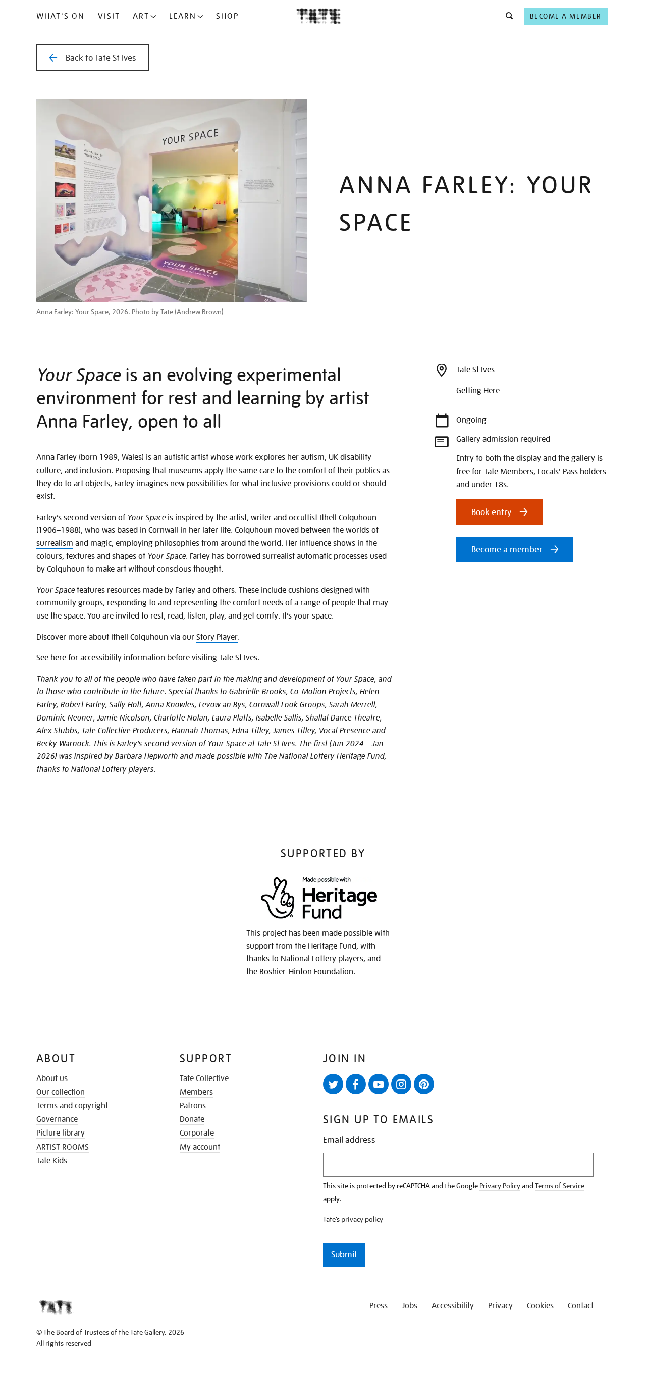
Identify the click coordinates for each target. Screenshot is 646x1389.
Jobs (409, 1306)
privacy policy (362, 1219)
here (58, 658)
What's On (60, 16)
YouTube (378, 1084)
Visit (109, 16)
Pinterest (424, 1084)
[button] (506, 16)
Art (141, 16)
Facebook (356, 1084)
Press (378, 1306)
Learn (182, 16)
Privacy (500, 1306)
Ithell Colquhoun (347, 517)
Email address (349, 1140)
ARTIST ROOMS (62, 1147)
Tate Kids (51, 1161)
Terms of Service (559, 1185)
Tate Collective (204, 1078)
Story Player (217, 637)
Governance (57, 1119)
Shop (227, 16)
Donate (192, 1119)
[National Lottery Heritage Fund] (319, 898)
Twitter (333, 1084)
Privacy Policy (499, 1185)
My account (200, 1147)
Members (196, 1092)
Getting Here (478, 391)
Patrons (193, 1106)
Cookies (540, 1306)
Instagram (401, 1084)
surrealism (54, 543)
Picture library (60, 1133)
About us (52, 1078)
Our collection (60, 1092)
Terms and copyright (72, 1106)
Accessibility (453, 1306)
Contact (581, 1306)
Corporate (197, 1133)
